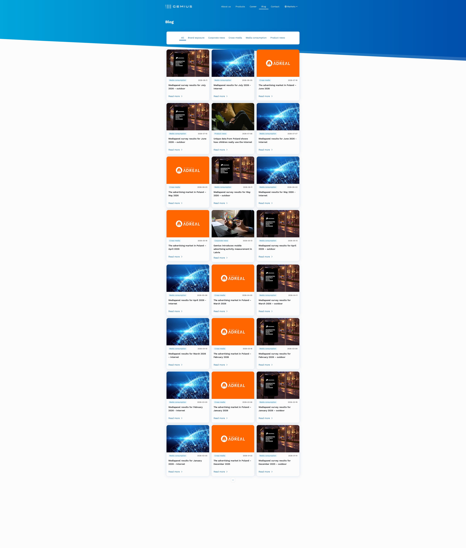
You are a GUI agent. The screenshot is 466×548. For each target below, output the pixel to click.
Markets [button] (291, 6)
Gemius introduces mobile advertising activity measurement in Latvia (233, 249)
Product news (277, 37)
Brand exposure (196, 37)
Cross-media (235, 37)
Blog (263, 6)
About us (226, 6)
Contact (275, 6)
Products (240, 6)
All (182, 37)
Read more (174, 96)
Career (253, 6)
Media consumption (256, 37)
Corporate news (216, 37)
